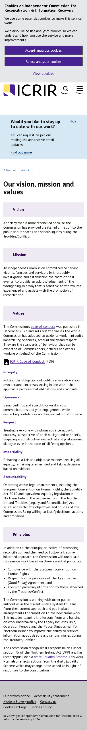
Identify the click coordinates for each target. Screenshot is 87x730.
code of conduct (43, 326)
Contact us (48, 701)
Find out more (21, 152)
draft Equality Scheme (50, 656)
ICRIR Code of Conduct (27, 361)
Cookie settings (14, 707)
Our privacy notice (16, 696)
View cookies (43, 73)
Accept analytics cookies (43, 50)
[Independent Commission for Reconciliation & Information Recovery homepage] (30, 95)
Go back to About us (19, 170)
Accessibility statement (51, 696)
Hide (73, 121)
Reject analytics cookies (44, 61)
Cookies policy (41, 707)
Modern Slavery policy (19, 701)
